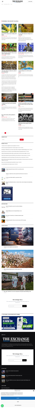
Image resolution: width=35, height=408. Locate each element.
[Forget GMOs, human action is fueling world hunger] (9, 28)
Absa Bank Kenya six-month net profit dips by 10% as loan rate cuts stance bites (13, 157)
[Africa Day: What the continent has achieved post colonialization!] (9, 65)
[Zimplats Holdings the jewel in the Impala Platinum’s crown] (3, 211)
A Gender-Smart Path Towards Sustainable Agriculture (9, 104)
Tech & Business (4, 55)
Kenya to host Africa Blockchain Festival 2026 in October (10, 162)
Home (2, 4)
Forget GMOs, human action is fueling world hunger (9, 34)
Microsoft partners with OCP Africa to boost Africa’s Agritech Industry (9, 53)
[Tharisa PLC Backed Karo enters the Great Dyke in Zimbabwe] (3, 207)
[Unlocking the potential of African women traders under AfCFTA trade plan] (3, 221)
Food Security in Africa (7, 4)
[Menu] (2, 1)
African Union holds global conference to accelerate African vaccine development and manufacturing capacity (19, 182)
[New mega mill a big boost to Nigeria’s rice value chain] (25, 28)
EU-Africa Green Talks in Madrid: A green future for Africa (14, 177)
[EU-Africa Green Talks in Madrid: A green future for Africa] (3, 178)
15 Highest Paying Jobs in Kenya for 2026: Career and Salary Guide (15, 169)
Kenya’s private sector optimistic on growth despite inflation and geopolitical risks (14, 151)
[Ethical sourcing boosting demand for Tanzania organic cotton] (17, 259)
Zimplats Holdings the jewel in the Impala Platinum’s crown (14, 210)
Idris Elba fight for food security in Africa (25, 52)
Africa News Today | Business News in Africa (8, 389)
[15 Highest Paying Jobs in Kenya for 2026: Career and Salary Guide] (3, 170)
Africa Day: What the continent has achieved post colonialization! (9, 71)
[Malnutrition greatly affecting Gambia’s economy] (25, 118)
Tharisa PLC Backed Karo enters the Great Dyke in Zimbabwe (14, 206)
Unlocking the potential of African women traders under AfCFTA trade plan (16, 220)
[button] (33, 390)
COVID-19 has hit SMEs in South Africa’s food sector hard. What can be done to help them (25, 104)
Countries (3, 73)
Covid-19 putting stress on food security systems (24, 71)
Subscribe (30, 1)
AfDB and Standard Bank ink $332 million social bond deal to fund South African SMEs (14, 153)
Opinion (19, 106)
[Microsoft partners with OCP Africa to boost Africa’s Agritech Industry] (9, 47)
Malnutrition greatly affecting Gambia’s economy (25, 124)
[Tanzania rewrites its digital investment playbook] (17, 236)
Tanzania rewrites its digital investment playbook (9, 145)
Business (19, 73)
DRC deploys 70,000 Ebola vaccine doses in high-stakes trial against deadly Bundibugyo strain (15, 149)
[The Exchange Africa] (17, 1)
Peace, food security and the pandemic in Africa (8, 115)
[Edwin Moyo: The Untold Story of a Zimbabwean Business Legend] (3, 216)
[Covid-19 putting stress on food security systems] (25, 65)
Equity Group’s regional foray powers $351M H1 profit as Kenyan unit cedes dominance (14, 155)
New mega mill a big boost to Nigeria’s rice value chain (25, 34)
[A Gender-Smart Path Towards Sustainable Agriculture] (9, 97)
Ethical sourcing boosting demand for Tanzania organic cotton (11, 147)
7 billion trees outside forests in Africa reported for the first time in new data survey (17, 173)
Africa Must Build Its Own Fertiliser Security (8, 164)
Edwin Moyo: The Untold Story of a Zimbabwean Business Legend (14, 215)
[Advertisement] (17, 12)
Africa (2, 105)
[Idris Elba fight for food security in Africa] (25, 47)
